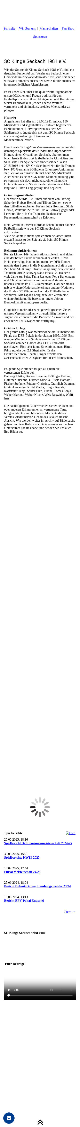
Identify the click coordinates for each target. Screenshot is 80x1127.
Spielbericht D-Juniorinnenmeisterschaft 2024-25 (38, 843)
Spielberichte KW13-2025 (22, 857)
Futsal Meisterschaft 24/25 (22, 872)
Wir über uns (27, 28)
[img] (40, 10)
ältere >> (69, 911)
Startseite (9, 28)
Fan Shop (68, 28)
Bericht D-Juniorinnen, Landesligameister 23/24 (37, 886)
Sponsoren (40, 36)
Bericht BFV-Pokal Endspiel (24, 900)
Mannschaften (49, 28)
